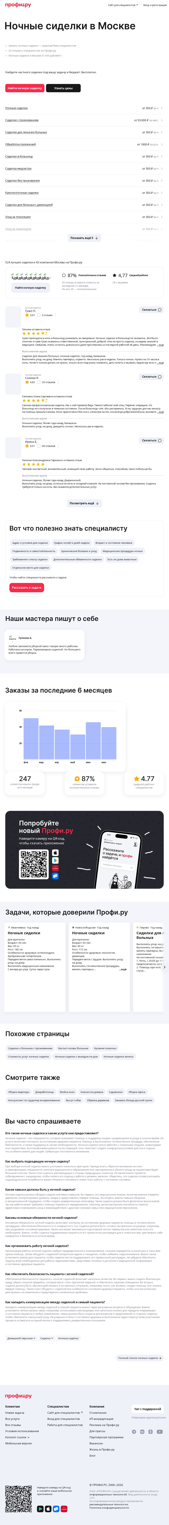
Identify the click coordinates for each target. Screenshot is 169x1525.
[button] (151, 309)
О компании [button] (97, 1413)
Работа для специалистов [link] (65, 1425)
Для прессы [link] (97, 1431)
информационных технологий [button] (108, 1494)
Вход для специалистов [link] (63, 1419)
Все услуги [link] (12, 1419)
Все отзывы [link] (13, 1425)
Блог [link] (92, 1455)
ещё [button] (124, 969)
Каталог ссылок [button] (15, 1437)
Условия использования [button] (22, 1431)
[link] (24, 88)
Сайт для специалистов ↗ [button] (65, 1413)
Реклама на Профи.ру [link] (104, 1425)
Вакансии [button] (96, 1443)
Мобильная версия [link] (18, 1443)
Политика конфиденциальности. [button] (109, 1507)
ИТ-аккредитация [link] (101, 1419)
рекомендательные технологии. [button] (109, 1504)
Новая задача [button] (14, 1413)
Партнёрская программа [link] (106, 1437)
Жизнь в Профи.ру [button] (102, 1449)
